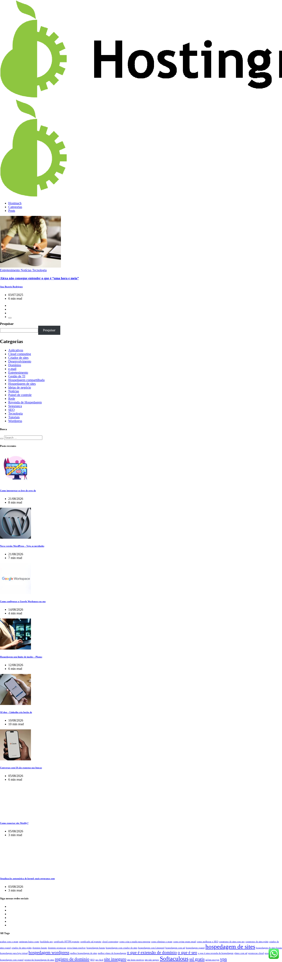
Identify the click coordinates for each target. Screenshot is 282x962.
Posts (11, 210)
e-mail (12, 369)
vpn (223, 959)
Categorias (15, 207)
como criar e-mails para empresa (134, 941)
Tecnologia (15, 413)
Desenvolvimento (19, 361)
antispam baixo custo (29, 941)
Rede (11, 398)
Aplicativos (15, 350)
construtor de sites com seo (232, 941)
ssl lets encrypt (212, 960)
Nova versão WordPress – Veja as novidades (22, 546)
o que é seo (187, 952)
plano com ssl (240, 953)
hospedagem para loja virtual (14, 953)
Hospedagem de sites (22, 383)
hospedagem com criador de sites (121, 948)
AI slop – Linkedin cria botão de (16, 712)
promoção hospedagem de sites (39, 960)
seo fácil (99, 960)
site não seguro (152, 960)
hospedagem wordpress (48, 952)
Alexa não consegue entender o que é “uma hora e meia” (39, 278)
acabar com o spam (9, 941)
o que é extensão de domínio (152, 952)
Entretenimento (18, 372)
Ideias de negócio (19, 387)
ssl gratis (197, 959)
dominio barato (39, 948)
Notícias (13, 391)
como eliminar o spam (161, 941)
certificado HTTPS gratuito (66, 941)
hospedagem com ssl (175, 948)
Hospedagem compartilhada (26, 380)
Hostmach (14, 203)
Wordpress (15, 421)
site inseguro (115, 959)
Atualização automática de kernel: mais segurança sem (27, 878)
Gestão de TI (16, 376)
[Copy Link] (10, 317)
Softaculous (174, 958)
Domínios (14, 365)
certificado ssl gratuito (90, 941)
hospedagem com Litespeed (151, 948)
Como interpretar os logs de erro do (18, 490)
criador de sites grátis (22, 948)
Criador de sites (18, 357)
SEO (11, 410)
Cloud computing (19, 354)
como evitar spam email (184, 941)
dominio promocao (57, 948)
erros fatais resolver (76, 948)
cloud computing (110, 941)
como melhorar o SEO (207, 941)
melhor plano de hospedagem (112, 953)
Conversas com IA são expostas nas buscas (21, 767)
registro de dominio (72, 959)
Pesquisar (7, 323)
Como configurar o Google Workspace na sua (23, 601)
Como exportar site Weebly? (14, 823)
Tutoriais (14, 417)
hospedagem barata (95, 948)
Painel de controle (20, 395)
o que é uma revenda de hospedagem (215, 953)
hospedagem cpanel (195, 948)
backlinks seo (46, 941)
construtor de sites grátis (256, 941)
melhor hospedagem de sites (83, 953)
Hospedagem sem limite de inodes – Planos (21, 657)
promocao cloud (256, 953)
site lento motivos (135, 960)
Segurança (15, 406)
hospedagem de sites (230, 946)
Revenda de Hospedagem (25, 402)
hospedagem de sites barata (269, 948)
